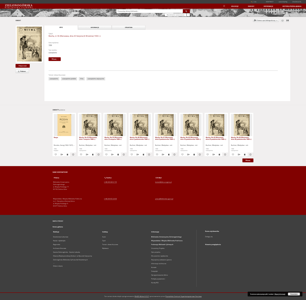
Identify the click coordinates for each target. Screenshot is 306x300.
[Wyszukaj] (186, 11)
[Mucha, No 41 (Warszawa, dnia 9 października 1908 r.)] (165, 125)
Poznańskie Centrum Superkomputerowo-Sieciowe (183, 296)
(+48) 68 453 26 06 (110, 199)
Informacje (268, 6)
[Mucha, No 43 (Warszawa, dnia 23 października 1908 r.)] (216, 125)
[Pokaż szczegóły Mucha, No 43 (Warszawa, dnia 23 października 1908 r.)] (225, 154)
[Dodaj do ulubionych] (282, 20)
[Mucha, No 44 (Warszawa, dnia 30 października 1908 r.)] (241, 125)
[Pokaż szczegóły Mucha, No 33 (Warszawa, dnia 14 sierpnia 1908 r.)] (123, 154)
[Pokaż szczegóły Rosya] (73, 154)
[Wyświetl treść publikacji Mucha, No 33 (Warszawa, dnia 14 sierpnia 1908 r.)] (118, 154)
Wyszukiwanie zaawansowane (175, 15)
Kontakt (153, 267)
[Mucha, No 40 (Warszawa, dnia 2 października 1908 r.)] (140, 125)
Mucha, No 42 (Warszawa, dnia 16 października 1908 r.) (190, 138)
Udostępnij (283, 2)
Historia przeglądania (291, 6)
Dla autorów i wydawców (159, 256)
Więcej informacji (279, 294)
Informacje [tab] (95, 27)
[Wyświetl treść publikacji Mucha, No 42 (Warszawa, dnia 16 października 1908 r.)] (194, 154)
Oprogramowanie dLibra (159, 275)
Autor (104, 237)
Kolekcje (235, 6)
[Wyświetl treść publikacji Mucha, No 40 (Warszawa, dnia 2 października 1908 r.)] (143, 154)
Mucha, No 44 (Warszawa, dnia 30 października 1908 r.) (241, 138)
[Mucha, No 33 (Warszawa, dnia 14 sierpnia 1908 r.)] (115, 125)
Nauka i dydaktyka (59, 241)
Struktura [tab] (128, 27)
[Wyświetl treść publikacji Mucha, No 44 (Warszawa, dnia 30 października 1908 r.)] (244, 154)
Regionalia (56, 244)
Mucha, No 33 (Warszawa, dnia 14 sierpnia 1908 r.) (113, 138)
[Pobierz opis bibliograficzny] (61, 154)
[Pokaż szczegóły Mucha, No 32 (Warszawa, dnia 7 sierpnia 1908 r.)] (98, 154)
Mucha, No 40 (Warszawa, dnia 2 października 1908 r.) (139, 138)
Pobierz (23, 71)
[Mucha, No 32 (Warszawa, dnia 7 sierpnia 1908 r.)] (89, 125)
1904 (50, 45)
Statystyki (154, 271)
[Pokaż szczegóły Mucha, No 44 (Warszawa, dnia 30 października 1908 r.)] (250, 154)
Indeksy (251, 6)
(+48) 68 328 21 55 (110, 182)
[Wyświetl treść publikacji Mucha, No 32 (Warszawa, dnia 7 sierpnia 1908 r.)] (93, 154)
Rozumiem (294, 294)
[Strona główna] (224, 6)
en (255, 2)
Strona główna (58, 227)
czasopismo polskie (69, 79)
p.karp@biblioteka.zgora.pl (164, 199)
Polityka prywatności (158, 279)
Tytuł (104, 241)
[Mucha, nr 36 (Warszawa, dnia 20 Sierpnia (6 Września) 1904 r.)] (29, 44)
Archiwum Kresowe (59, 248)
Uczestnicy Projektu (157, 248)
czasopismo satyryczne (96, 79)
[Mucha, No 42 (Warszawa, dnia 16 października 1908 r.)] (190, 125)
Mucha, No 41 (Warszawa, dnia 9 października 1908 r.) (165, 138)
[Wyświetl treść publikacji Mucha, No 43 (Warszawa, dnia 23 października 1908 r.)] (219, 154)
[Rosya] (64, 125)
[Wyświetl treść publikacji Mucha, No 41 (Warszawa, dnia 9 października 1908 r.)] (168, 154)
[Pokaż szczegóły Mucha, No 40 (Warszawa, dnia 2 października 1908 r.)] (149, 154)
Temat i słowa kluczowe (110, 244)
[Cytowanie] (287, 20)
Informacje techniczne (158, 264)
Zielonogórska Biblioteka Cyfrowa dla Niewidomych (70, 260)
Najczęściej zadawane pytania (161, 260)
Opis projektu (155, 252)
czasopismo (53, 53)
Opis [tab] (61, 27)
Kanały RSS (155, 283)
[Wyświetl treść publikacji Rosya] (67, 154)
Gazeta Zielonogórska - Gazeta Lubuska (66, 252)
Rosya (56, 137)
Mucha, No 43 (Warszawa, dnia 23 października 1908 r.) (216, 138)
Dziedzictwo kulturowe (60, 237)
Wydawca (105, 248)
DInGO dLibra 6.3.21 (142, 296)
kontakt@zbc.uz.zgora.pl (163, 182)
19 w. (82, 79)
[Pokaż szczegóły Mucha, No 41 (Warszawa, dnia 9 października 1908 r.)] (174, 154)
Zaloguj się (296, 2)
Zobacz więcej (58, 266)
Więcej (248, 160)
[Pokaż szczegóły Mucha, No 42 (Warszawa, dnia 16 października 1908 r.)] (199, 154)
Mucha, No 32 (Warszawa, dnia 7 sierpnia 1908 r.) (88, 138)
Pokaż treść (23, 66)
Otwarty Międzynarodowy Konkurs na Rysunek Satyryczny (72, 256)
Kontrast (269, 2)
